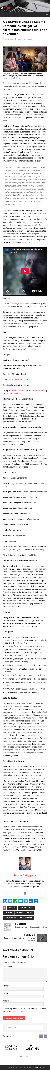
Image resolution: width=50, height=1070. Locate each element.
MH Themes (40, 1067)
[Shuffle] (35, 1047)
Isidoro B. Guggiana (24, 39)
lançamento (10, 918)
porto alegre (26, 918)
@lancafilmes (18, 390)
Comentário (7, 966)
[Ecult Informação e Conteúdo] (25, 10)
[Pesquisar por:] (25, 1027)
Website (6, 1001)
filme (29, 913)
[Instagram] (25, 893)
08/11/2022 (9, 39)
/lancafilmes (39, 390)
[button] (46, 14)
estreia (19, 913)
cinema (12, 908)
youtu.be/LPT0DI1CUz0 (19, 379)
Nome (5, 986)
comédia (8, 913)
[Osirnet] (14, 1047)
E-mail (5, 993)
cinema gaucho (26, 908)
